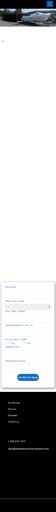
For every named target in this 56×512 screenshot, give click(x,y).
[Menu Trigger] (50, 4)
